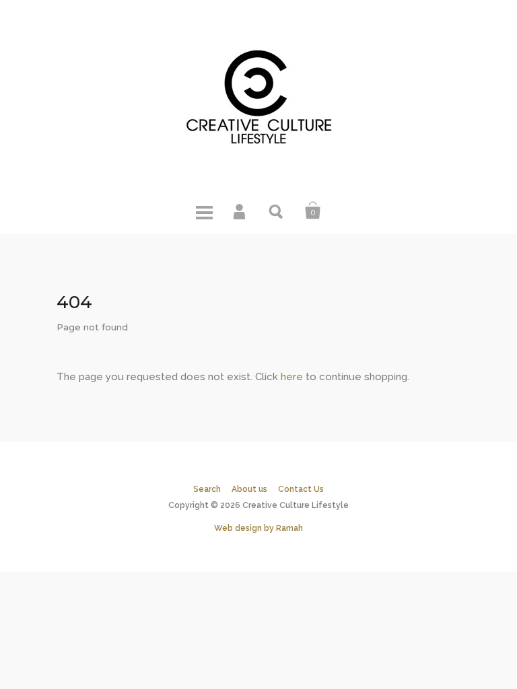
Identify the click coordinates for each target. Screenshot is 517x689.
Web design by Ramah (258, 528)
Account (240, 210)
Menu (204, 210)
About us (249, 489)
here (292, 377)
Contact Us (301, 489)
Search (277, 210)
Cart (313, 210)
